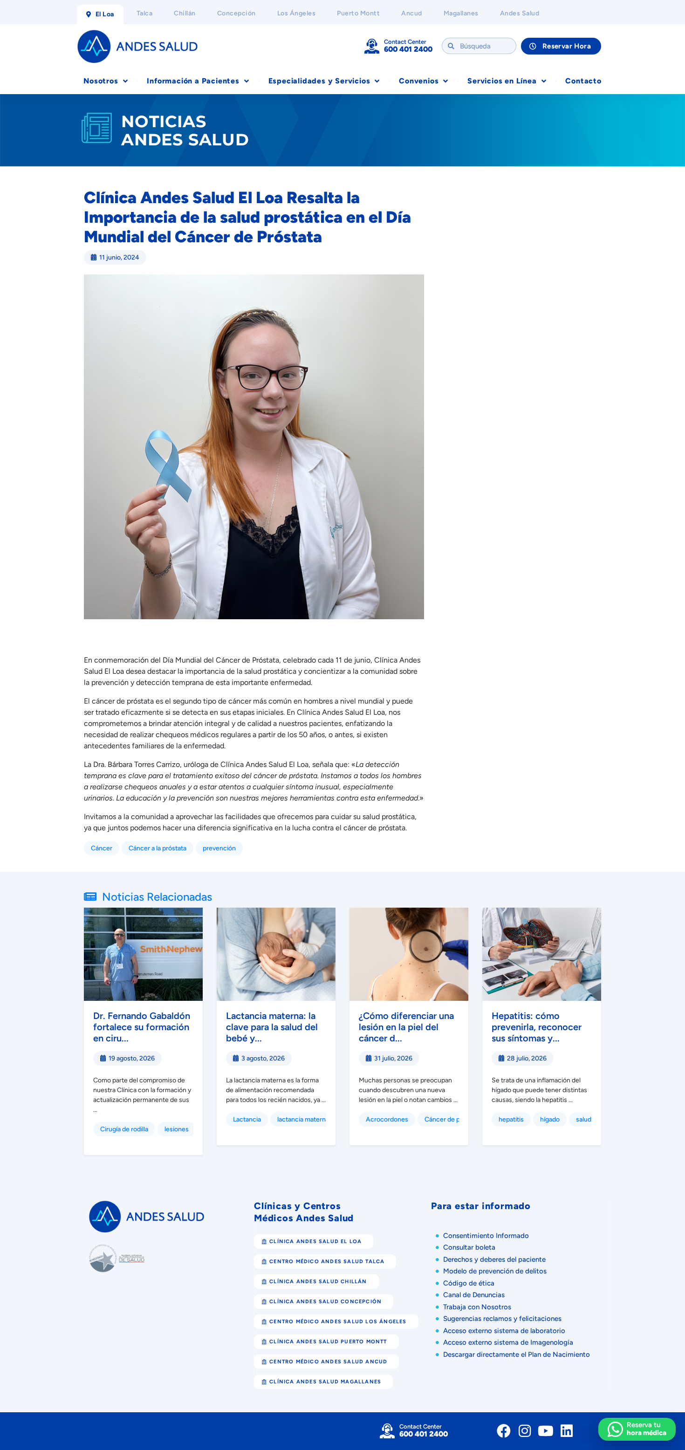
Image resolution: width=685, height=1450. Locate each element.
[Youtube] (545, 1431)
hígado (550, 1119)
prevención (219, 848)
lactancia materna (303, 1119)
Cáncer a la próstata (157, 848)
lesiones (176, 1129)
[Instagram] (524, 1431)
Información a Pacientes (193, 80)
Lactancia (247, 1119)
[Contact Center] (371, 46)
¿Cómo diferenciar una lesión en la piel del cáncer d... (406, 1027)
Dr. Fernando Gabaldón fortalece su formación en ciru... (141, 1027)
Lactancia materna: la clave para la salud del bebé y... (272, 1027)
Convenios (418, 80)
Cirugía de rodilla (124, 1129)
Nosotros (100, 80)
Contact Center (405, 41)
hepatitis (511, 1119)
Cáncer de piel (445, 1119)
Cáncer (101, 848)
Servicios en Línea (501, 80)
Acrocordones (387, 1119)
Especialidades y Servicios (319, 80)
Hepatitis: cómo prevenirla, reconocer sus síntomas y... (537, 1027)
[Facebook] (503, 1431)
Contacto (583, 80)
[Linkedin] (566, 1431)
